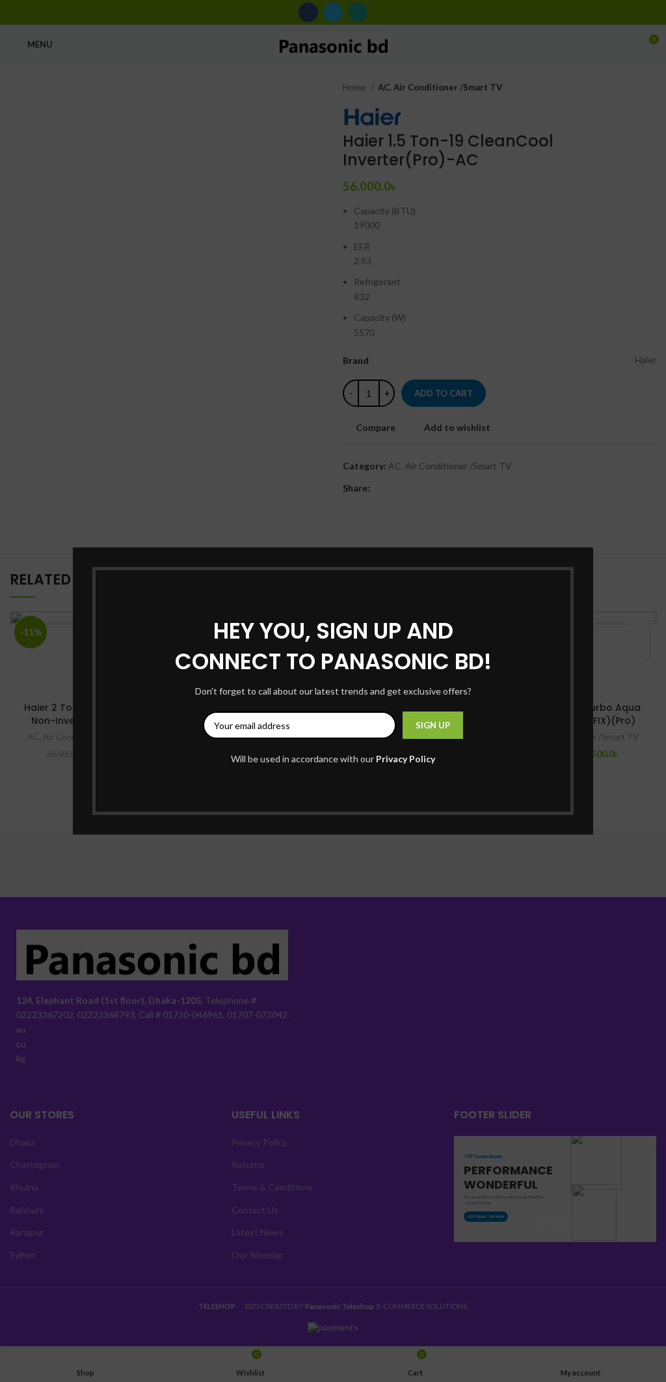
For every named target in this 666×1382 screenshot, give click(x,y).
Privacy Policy (405, 758)
